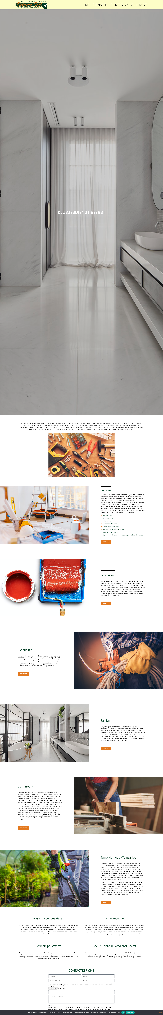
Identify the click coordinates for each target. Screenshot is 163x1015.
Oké (123, 1012)
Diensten (100, 4)
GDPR (50, 1005)
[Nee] (160, 1012)
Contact (139, 4)
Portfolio (119, 4)
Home (85, 4)
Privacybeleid (130, 1012)
